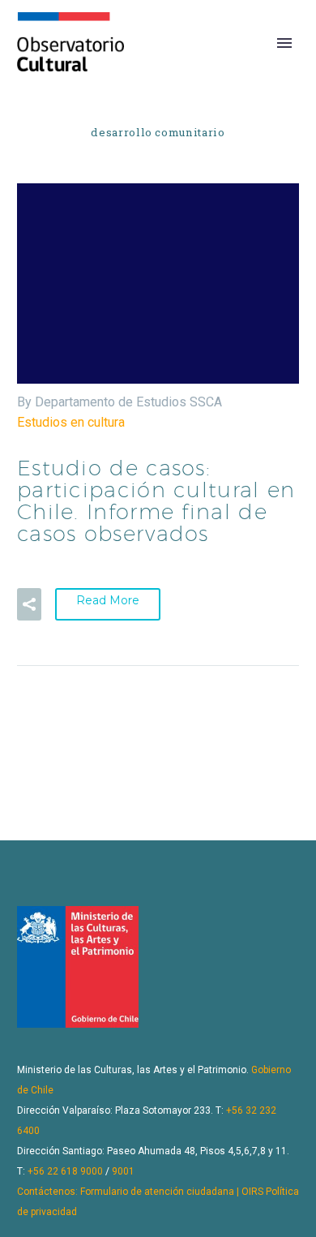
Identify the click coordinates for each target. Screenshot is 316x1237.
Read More (107, 600)
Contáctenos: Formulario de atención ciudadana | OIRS (140, 1191)
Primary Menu (284, 43)
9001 (123, 1171)
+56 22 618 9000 (65, 1171)
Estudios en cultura (71, 422)
